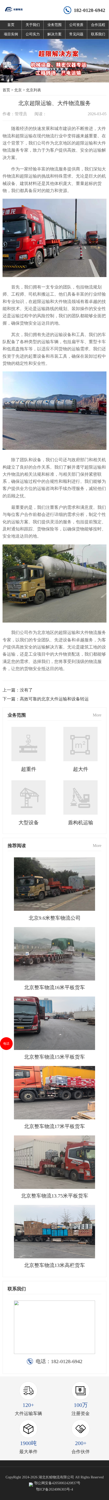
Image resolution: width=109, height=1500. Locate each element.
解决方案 (54, 34)
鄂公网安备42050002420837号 (57, 1483)
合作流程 (98, 25)
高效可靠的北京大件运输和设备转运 (54, 699)
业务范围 (54, 25)
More (97, 715)
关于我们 (33, 25)
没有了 (26, 690)
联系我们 (98, 34)
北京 (18, 90)
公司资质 (76, 25)
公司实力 (33, 34)
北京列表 (33, 90)
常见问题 (76, 34)
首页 (10, 25)
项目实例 (11, 34)
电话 (6, 1043)
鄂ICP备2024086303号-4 (54, 1489)
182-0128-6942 (89, 10)
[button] (45, 74)
